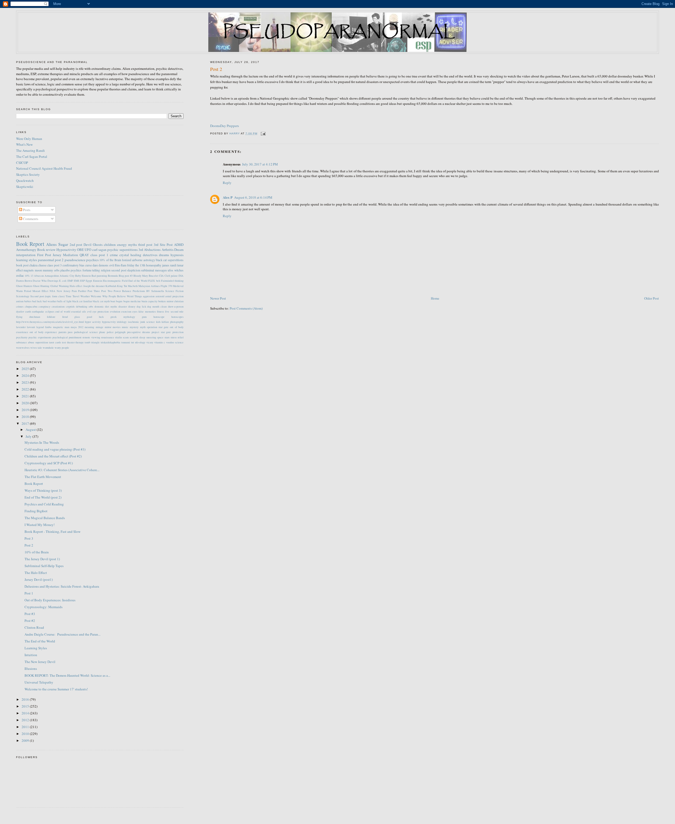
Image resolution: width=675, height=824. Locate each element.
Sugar (63, 244)
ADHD (179, 244)
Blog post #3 (126, 275)
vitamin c (159, 342)
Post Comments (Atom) (246, 308)
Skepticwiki (24, 186)
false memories (147, 311)
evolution (115, 311)
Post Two (106, 291)
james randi (169, 265)
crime (114, 254)
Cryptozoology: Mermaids (43, 606)
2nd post (76, 244)
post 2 (59, 259)
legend (40, 327)
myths (132, 244)
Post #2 (30, 620)
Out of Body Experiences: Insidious (50, 600)
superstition (41, 342)
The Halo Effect (36, 572)
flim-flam (120, 265)
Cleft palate (171, 275)
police (110, 332)
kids (158, 322)
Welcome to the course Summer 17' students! (56, 689)
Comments (30, 218)
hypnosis (177, 254)
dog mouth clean (157, 306)
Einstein (97, 280)
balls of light (64, 301)
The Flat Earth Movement (43, 476)
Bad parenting (99, 275)
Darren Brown (24, 280)
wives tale (36, 347)
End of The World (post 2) (43, 497)
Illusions (31, 668)
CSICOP (22, 162)
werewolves (23, 347)
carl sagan (99, 249)
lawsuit (31, 327)
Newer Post (218, 298)
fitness (160, 311)
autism (19, 301)
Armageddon (52, 275)
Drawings (52, 280)
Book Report (30, 243)
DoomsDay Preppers (224, 125)
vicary (149, 342)
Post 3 (29, 538)
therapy (79, 342)
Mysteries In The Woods (42, 442)
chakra (33, 265)
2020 (26, 403)
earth (28, 311)
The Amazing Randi (30, 150)
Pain (74, 291)
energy (122, 244)
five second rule (174, 311)
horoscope (159, 317)
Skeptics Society (28, 174)
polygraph (120, 332)
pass (70, 332)
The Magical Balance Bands (45, 517)
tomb (87, 342)
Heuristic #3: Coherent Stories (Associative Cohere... (62, 469)
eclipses (49, 311)
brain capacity (149, 301)
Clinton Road (34, 627)
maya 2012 (77, 327)
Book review (46, 249)
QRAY (84, 254)
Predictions (139, 291)
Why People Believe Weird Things (122, 296)
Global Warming (59, 286)
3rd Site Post (163, 244)
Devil (87, 244)
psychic (112, 249)
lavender (21, 327)
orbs (57, 270)
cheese (42, 265)
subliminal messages (154, 270)
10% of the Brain (110, 260)
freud (65, 317)
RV (148, 291)
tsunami (125, 342)
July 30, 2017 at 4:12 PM (260, 164)
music (125, 327)
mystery (134, 327)
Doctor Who (39, 280)
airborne (137, 260)
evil (111, 265)
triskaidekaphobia (110, 342)
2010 (26, 733)
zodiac (20, 275)
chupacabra (31, 306)
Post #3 (30, 613)
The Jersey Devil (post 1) (42, 559)
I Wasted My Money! (40, 524)
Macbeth (133, 286)
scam (126, 337)
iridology (122, 322)
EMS (76, 280)
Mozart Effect (40, 291)
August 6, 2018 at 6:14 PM (253, 197)
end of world (62, 311)
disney (131, 306)
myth (143, 327)
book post (22, 265)
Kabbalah (110, 286)
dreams (164, 254)
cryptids (70, 306)
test (64, 342)
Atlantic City (67, 275)
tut (132, 342)
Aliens (51, 244)
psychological (60, 337)
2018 (26, 416)
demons (103, 265)
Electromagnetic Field (115, 280)
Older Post (651, 298)
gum (144, 317)
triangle (95, 342)
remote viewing (91, 337)
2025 (26, 368)
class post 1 (99, 254)
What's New (24, 144)
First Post (44, 254)
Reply (227, 182)
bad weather (49, 301)
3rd (140, 249)
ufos (170, 270)
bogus (119, 301)
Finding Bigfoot (36, 511)
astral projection (174, 296)
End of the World (137, 280)
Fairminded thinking (172, 280)
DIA (181, 275)
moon (38, 270)
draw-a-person (176, 306)
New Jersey (63, 291)
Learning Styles (36, 648)
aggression (149, 296)
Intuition (31, 654)
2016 (26, 699)
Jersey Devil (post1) (39, 579)
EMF (70, 280)
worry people (62, 347)
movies (116, 327)
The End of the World (40, 641)
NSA (52, 291)
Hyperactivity (66, 249)
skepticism (133, 270)
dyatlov (20, 311)
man (67, 327)
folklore (51, 317)
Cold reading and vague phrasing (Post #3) (55, 449)
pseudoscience (75, 259)
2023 (26, 382)
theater (71, 342)
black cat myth (101, 301)
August (31, 429)
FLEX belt (154, 280)
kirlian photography (173, 322)
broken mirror (165, 301)
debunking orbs (84, 306)
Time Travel (72, 296)
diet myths (111, 306)
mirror (108, 327)
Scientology (22, 296)
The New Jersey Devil (40, 661)
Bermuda (113, 275)
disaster (122, 306)
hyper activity (93, 322)
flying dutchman (28, 317)
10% (27, 275)
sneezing (151, 337)
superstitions (128, 249)
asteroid (160, 296)
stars (167, 337)
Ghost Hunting (41, 286)
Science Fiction (174, 291)
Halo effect (76, 286)
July (29, 436)
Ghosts (98, 244)
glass (77, 317)
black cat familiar (82, 301)
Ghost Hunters (24, 286)
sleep (142, 337)
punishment (75, 337)
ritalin (118, 337)
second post (118, 270)
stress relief (177, 337)
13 (32, 275)
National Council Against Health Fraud (44, 168)
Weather (85, 296)
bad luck (37, 301)
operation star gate (157, 327)
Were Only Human (29, 138)
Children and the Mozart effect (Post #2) (53, 456)
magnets (28, 270)
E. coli (62, 280)
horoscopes (177, 317)
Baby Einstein (83, 275)
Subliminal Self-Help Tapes (44, 565)
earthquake (38, 311)
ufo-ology (140, 342)
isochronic (133, 322)
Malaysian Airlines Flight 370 (155, 286)
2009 (26, 740)
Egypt (89, 280)
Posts (26, 209)
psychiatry (21, 337)
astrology (149, 260)
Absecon (39, 275)
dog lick (141, 306)
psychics (92, 259)
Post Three (94, 291)
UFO (88, 249)
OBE (80, 249)
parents (62, 332)
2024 (26, 375)
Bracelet (153, 275)
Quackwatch (25, 180)
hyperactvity (109, 322)
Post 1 (29, 593)
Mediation (70, 254)
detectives (150, 254)
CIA (161, 275)
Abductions (152, 249)
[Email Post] (263, 133)
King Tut (122, 286)
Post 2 (29, 545)
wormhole (48, 347)
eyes (134, 311)
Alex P (228, 197)
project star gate (161, 332)
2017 (26, 423)
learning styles (26, 259)
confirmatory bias (73, 265)
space (160, 337)
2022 (26, 389)
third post (145, 244)
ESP (82, 280)
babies (27, 301)
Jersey (57, 254)
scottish (134, 337)
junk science (147, 322)
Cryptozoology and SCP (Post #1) (49, 463)
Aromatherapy (26, 249)
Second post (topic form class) (47, 296)
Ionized (126, 260)
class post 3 (54, 265)
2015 (26, 706)
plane (102, 332)
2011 (26, 726)
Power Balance (122, 291)
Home (435, 298)
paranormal (46, 259)
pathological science (86, 332)
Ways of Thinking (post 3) (43, 490)
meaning (89, 327)
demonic (99, 306)
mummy (48, 270)
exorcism (126, 311)
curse (88, 265)
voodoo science (175, 342)
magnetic (58, 327)
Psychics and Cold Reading (44, 504)
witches (179, 270)
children (110, 244)
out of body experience (43, 332)
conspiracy (44, 306)
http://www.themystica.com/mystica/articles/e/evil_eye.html (50, 322)
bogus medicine (132, 301)
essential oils (78, 311)
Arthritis (167, 249)
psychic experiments (39, 337)
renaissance (107, 337)
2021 (26, 396)
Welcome (96, 296)
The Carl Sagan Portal (31, 156)
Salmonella (157, 291)
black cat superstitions (170, 260)
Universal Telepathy (39, 682)
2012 (26, 720)
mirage (99, 327)
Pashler (82, 291)
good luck (95, 317)
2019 (26, 409)
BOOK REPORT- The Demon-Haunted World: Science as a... (67, 675)
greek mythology (122, 317)
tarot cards (55, 342)
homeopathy (153, 265)
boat (112, 301)
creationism (58, 306)
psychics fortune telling (85, 270)
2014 (26, 713)
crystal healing (130, 254)
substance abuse (25, 342)
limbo (48, 327)
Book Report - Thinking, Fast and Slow (52, 531)
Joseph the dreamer (94, 286)
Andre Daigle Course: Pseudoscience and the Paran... (62, 634)
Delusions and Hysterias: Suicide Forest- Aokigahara (62, 586)
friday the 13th (136, 265)
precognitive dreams (138, 332)
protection (178, 332)
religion (105, 270)
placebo (65, 270)
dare (95, 265)
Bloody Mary (140, 275)
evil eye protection (98, 311)
